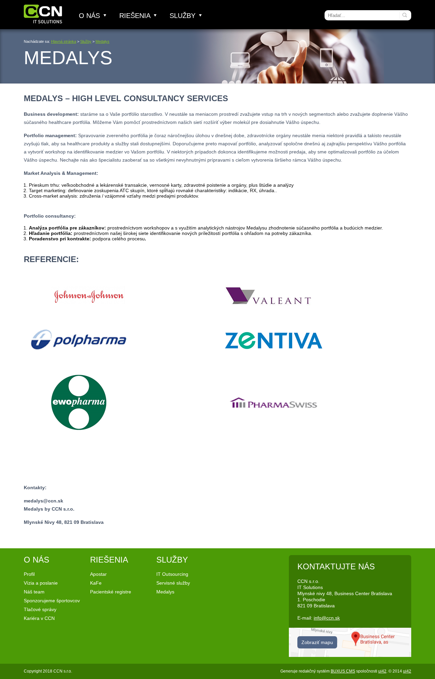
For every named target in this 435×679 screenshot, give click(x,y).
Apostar (98, 574)
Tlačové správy (40, 609)
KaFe (96, 583)
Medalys (102, 41)
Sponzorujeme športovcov (52, 600)
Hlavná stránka (63, 41)
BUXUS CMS (343, 671)
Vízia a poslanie (41, 583)
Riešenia (135, 15)
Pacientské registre (110, 591)
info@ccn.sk (327, 618)
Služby (183, 15)
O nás (90, 15)
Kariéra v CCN (39, 618)
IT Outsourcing (172, 574)
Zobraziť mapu (317, 642)
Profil (29, 574)
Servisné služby (173, 583)
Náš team (34, 591)
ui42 (382, 671)
